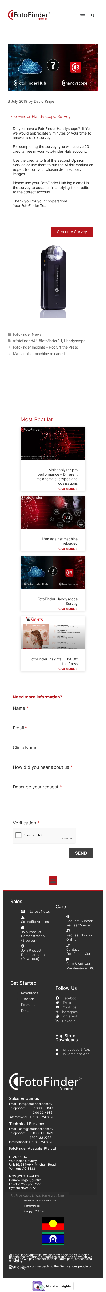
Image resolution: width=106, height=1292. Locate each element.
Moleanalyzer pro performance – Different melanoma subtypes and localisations (57, 477)
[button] (82, 15)
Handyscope (74, 340)
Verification (26, 822)
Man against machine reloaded (39, 353)
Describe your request (37, 786)
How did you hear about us (43, 767)
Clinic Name (25, 747)
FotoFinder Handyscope (58, 128)
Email (20, 727)
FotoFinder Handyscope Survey (40, 116)
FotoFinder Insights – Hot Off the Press (45, 347)
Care (61, 906)
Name (21, 708)
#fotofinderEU (50, 340)
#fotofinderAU (25, 340)
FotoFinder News (27, 334)
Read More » (67, 489)
